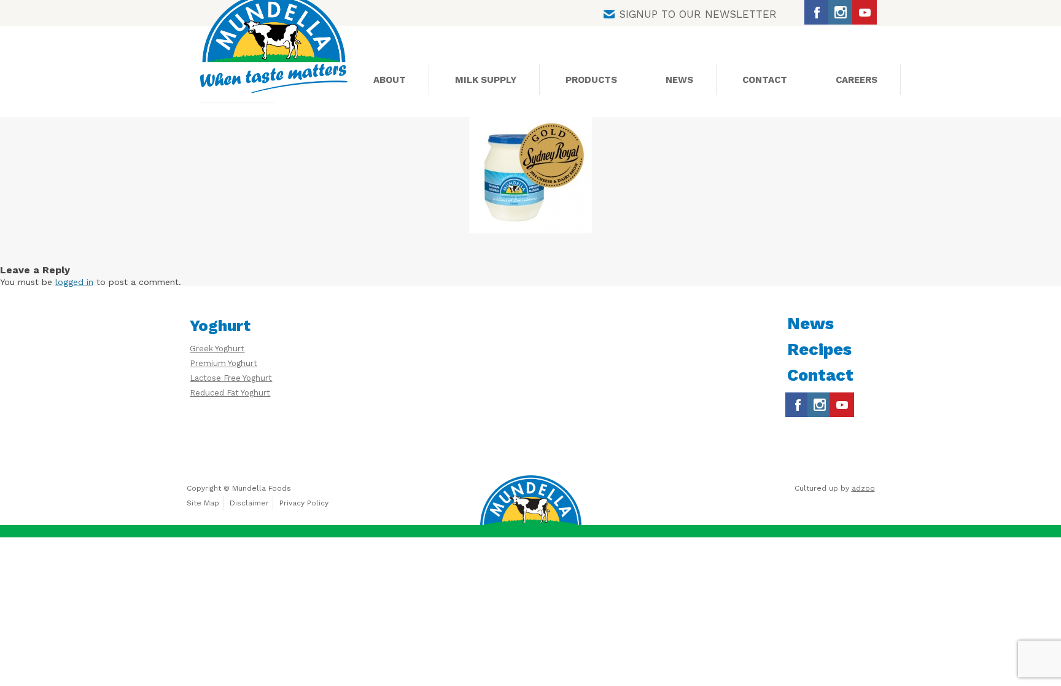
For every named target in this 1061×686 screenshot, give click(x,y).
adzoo (863, 488)
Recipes (819, 349)
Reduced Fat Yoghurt (230, 392)
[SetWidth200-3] (530, 175)
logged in (74, 282)
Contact (764, 79)
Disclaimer (249, 503)
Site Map (203, 503)
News (679, 79)
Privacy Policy (303, 503)
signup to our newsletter (698, 14)
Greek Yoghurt (217, 348)
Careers (856, 79)
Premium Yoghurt (223, 363)
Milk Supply (485, 79)
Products (591, 79)
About (389, 79)
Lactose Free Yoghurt (231, 378)
